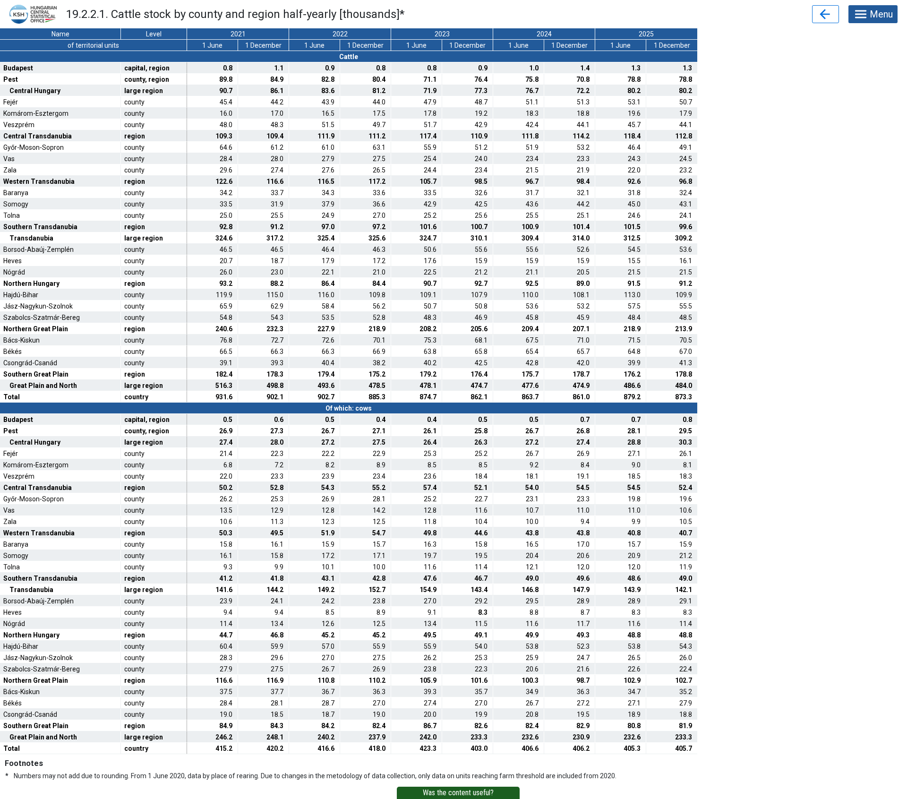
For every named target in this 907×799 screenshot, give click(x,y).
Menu (881, 14)
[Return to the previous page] (825, 14)
